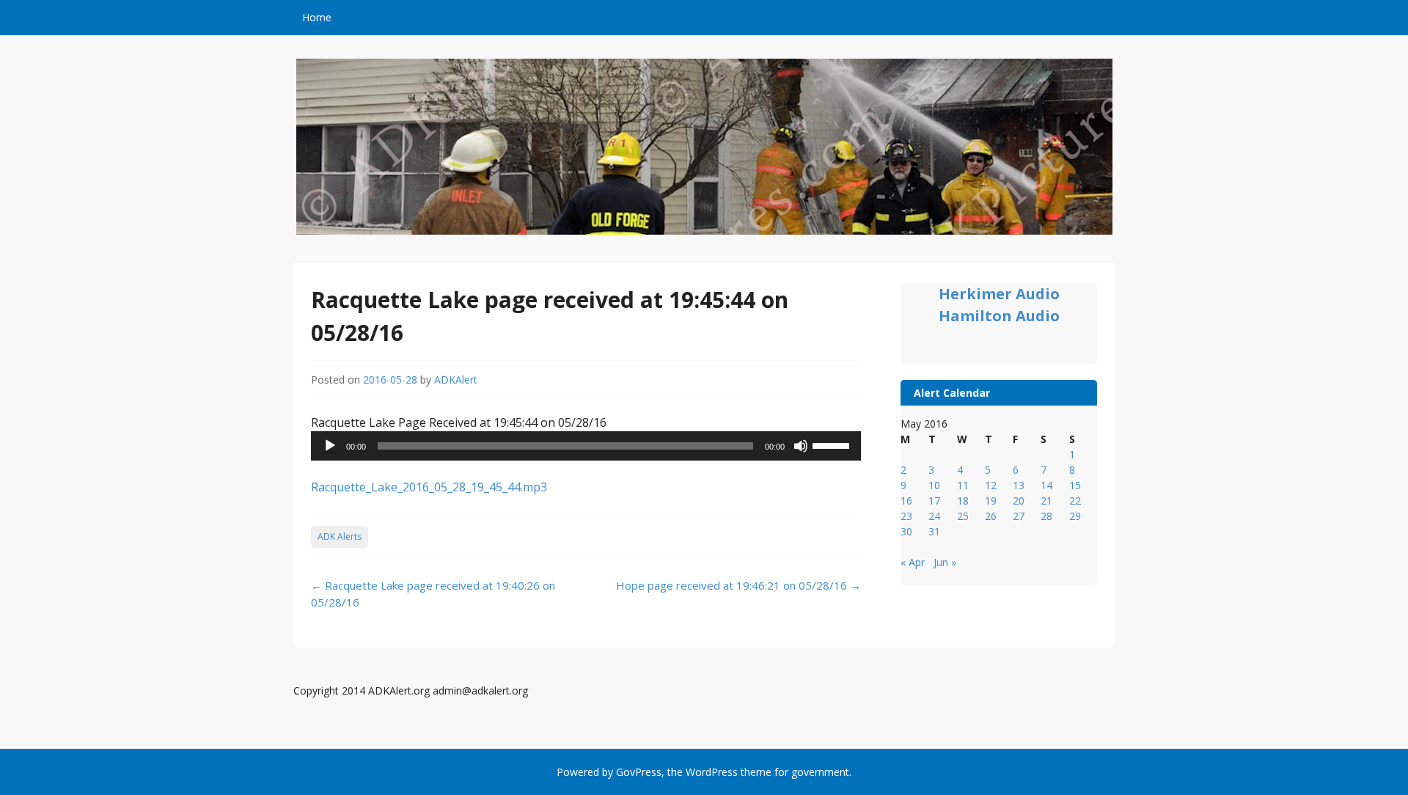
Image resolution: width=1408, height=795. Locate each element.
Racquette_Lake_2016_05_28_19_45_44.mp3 (429, 487)
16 (906, 501)
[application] (586, 446)
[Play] (330, 446)
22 (1075, 501)
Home (316, 17)
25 (963, 516)
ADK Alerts (340, 536)
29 (1075, 516)
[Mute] (800, 446)
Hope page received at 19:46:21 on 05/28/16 (738, 585)
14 (1046, 485)
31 (934, 531)
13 (1018, 485)
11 (963, 485)
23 (906, 516)
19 (991, 501)
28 (1046, 516)
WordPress (712, 772)
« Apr (913, 562)
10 (934, 485)
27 (1018, 516)
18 (963, 501)
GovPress (638, 772)
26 (991, 516)
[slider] (833, 444)
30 (906, 531)
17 (934, 501)
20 (1018, 501)
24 (934, 516)
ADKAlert (455, 379)
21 (1046, 501)
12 (991, 485)
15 (1075, 485)
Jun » (945, 562)
